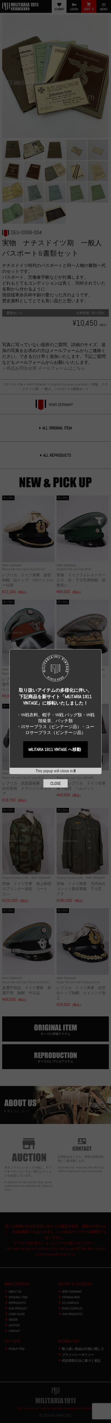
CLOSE (55, 783)
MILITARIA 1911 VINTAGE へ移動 (55, 749)
